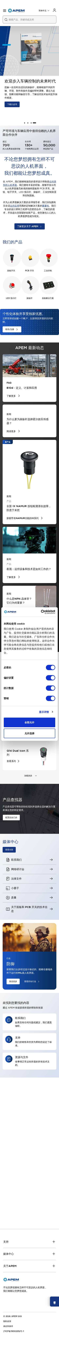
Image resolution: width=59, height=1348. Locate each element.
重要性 (45, 205)
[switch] (50, 677)
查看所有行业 (30, 981)
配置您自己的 (11, 817)
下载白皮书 (10, 104)
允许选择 (29, 733)
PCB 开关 (29, 270)
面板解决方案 (48, 298)
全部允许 (29, 722)
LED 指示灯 (11, 298)
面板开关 (11, 270)
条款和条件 (8, 1326)
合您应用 (14, 205)
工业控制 (48, 270)
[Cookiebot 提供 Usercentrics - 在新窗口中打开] (41, 612)
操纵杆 (29, 298)
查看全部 (9, 849)
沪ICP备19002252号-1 (13, 1331)
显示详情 (44, 711)
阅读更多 (13, 981)
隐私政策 (7, 1321)
